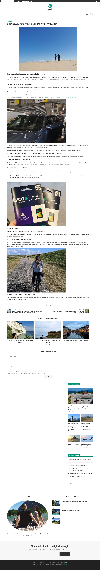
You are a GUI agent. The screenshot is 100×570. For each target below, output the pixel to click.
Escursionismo (56, 14)
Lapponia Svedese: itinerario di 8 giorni (27, 1)
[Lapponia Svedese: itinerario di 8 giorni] (87, 438)
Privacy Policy (42, 562)
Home (9, 14)
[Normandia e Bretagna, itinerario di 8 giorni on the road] (74, 438)
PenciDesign (64, 564)
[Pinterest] (98, 1)
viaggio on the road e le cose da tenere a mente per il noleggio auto (61, 97)
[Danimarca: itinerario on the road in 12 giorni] (48, 330)
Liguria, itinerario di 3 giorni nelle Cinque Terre (74, 501)
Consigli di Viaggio (67, 14)
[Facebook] (84, 14)
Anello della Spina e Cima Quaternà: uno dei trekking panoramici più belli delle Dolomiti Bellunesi (73, 427)
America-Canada (36, 14)
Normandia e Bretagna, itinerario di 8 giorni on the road (73, 446)
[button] (14, 1)
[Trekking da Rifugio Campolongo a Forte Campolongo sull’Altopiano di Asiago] (80, 396)
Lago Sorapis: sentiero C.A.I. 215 (71, 510)
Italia (20, 14)
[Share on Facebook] (47, 306)
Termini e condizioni (62, 562)
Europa (27, 14)
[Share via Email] (50, 306)
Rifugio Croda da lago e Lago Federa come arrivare (76, 519)
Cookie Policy (52, 562)
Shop (76, 14)
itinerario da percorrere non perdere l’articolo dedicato (24, 81)
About (14, 14)
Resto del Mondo (46, 14)
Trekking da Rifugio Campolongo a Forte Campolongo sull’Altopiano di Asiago (79, 407)
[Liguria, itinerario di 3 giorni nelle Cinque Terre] (56, 503)
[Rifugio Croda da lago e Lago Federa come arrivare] (56, 521)
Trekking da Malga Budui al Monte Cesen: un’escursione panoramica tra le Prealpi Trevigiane (87, 426)
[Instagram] (96, 1)
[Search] (92, 14)
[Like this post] (46, 306)
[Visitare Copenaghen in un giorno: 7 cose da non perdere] (76, 330)
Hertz (10, 89)
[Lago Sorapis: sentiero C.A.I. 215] (56, 512)
